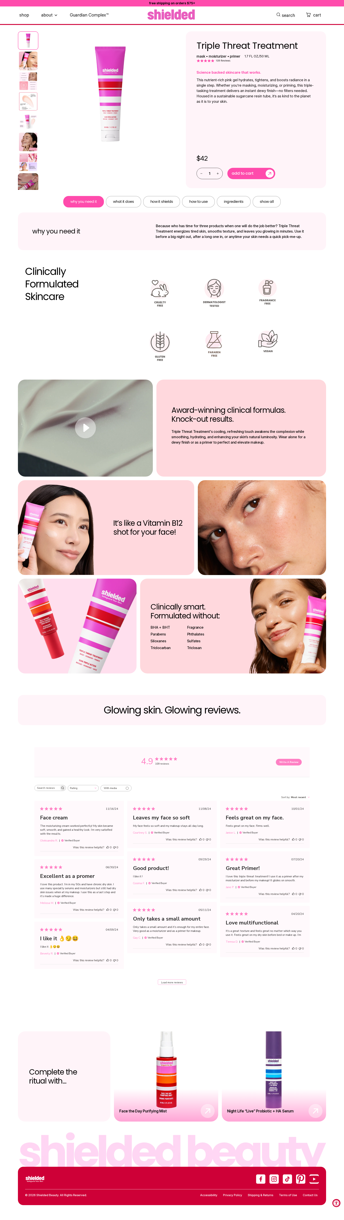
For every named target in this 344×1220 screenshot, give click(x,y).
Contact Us (310, 1195)
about (46, 15)
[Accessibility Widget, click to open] (336, 1203)
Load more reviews (172, 982)
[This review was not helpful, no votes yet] (114, 847)
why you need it (83, 201)
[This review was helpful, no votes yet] (107, 847)
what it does (123, 201)
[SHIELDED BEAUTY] (172, 14)
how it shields (161, 201)
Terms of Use (288, 1195)
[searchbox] (47, 788)
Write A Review (288, 762)
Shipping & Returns (260, 1195)
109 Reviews (223, 60)
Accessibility (208, 1195)
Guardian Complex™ (89, 15)
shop (24, 15)
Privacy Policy (232, 1195)
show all (267, 201)
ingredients (233, 201)
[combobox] (83, 788)
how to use (198, 201)
